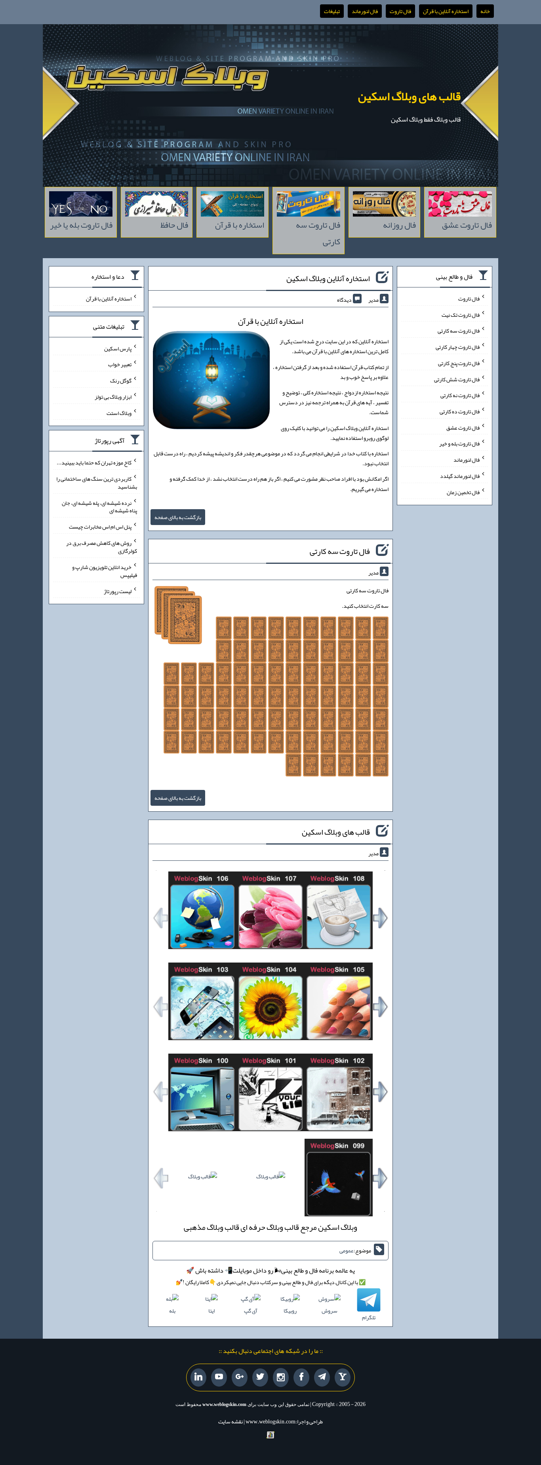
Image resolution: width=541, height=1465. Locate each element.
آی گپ (250, 1310)
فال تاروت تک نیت (461, 314)
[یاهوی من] (343, 1377)
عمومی (346, 1250)
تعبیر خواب (119, 364)
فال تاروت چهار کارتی (458, 346)
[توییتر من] (260, 1377)
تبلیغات (332, 11)
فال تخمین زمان (463, 491)
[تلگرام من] (322, 1377)
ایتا (211, 1310)
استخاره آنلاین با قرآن (446, 11)
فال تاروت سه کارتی (340, 551)
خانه (485, 11)
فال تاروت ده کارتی (460, 411)
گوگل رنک (120, 380)
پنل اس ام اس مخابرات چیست (100, 526)
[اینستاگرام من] (281, 1377)
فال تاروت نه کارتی (460, 395)
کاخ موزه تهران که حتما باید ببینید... (94, 462)
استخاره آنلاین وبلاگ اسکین (328, 278)
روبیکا (290, 1310)
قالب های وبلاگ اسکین (409, 96)
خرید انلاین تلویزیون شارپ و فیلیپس (104, 570)
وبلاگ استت (119, 412)
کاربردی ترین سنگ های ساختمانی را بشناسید (96, 482)
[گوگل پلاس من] (240, 1377)
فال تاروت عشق (463, 427)
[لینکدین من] (198, 1377)
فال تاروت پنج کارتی (459, 363)
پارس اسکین (117, 348)
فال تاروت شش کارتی (457, 378)
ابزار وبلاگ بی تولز (113, 396)
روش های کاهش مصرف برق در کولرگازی (101, 546)
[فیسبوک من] (301, 1377)
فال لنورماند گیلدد (460, 475)
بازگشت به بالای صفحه (177, 517)
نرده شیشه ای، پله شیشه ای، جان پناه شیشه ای (99, 506)
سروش (329, 1310)
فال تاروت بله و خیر (459, 443)
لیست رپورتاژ (117, 590)
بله (172, 1310)
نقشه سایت (230, 1421)
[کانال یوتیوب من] (219, 1377)
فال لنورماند (365, 11)
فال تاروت (400, 11)
